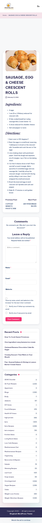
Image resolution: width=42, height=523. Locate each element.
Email (8, 278)
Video (7, 489)
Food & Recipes (10, 409)
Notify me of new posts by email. (20, 313)
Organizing (9, 456)
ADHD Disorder (10, 380)
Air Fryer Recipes (11, 384)
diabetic (8, 401)
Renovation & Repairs (12, 460)
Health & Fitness (10, 413)
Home (4, 15)
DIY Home (8, 405)
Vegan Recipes (10, 485)
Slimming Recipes (11, 468)
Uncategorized (10, 481)
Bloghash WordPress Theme (21, 514)
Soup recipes (9, 477)
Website (8, 289)
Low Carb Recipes (11, 443)
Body (7, 397)
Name (8, 268)
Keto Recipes (9, 426)
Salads (7, 464)
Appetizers (9, 388)
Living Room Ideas (11, 439)
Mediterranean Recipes (13, 451)
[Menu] (38, 6)
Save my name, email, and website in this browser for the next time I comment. (19, 302)
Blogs (7, 392)
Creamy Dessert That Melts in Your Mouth (18, 356)
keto (6, 422)
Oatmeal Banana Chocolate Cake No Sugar (19, 348)
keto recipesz (9, 430)
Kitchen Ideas (10, 435)
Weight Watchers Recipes (14, 498)
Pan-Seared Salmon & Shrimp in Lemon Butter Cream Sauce (20, 363)
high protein (9, 418)
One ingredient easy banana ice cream (20, 342)
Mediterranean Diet (12, 447)
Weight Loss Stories (12, 494)
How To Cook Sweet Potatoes (17, 337)
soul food (8, 473)
